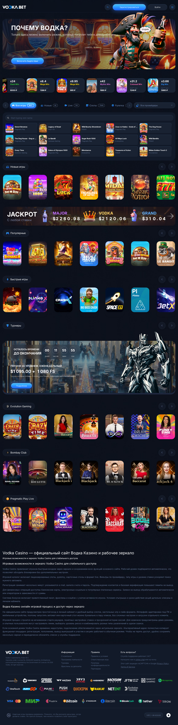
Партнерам (96, 669)
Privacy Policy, (163, 663)
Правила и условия (99, 656)
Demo (12, 201)
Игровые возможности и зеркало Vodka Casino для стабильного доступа (40, 558)
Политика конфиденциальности (100, 664)
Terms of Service (128, 667)
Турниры (65, 663)
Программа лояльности (71, 659)
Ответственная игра (100, 659)
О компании (66, 656)
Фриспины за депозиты (71, 666)
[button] (6, 105)
